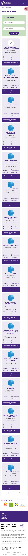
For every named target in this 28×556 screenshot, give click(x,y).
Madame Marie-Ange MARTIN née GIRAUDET (11, 444)
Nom (4, 20)
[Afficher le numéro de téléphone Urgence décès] (26, 9)
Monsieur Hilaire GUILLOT (10, 472)
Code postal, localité (7, 26)
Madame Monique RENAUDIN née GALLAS (10, 76)
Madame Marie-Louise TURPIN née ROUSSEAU (11, 161)
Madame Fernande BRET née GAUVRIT (10, 416)
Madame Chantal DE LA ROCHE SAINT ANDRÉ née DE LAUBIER (11, 332)
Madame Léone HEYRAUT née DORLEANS (10, 359)
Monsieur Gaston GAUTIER (11, 104)
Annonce (6, 59)
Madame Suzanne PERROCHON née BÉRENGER (10, 303)
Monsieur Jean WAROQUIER (10, 133)
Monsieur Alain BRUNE (11, 189)
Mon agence (23, 3)
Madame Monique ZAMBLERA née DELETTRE (11, 48)
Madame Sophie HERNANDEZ (11, 387)
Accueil (3, 7)
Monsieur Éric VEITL (11, 274)
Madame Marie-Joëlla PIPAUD (10, 218)
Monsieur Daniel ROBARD (10, 245)
